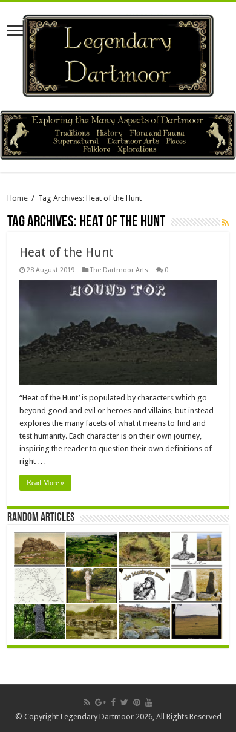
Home (17, 198)
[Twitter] (124, 702)
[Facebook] (113, 702)
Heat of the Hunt (66, 252)
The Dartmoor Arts (119, 270)
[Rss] (86, 702)
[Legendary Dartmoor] (118, 53)
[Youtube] (149, 702)
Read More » (45, 483)
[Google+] (100, 702)
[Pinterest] (137, 702)
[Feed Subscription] (225, 222)
